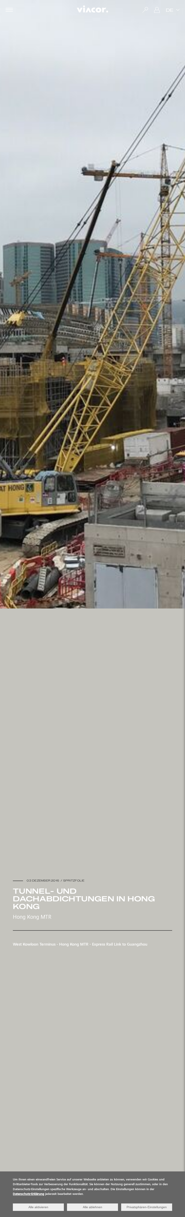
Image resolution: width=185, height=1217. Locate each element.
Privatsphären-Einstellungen (147, 1207)
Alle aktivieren (38, 1207)
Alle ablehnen (92, 1207)
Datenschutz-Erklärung (28, 1194)
